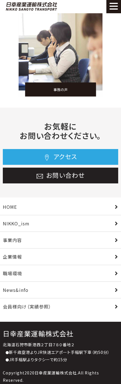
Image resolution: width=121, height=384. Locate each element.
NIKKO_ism (16, 223)
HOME (10, 206)
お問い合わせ (64, 174)
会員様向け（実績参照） (27, 306)
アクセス (64, 156)
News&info (15, 290)
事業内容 (12, 240)
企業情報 (12, 256)
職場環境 (12, 273)
